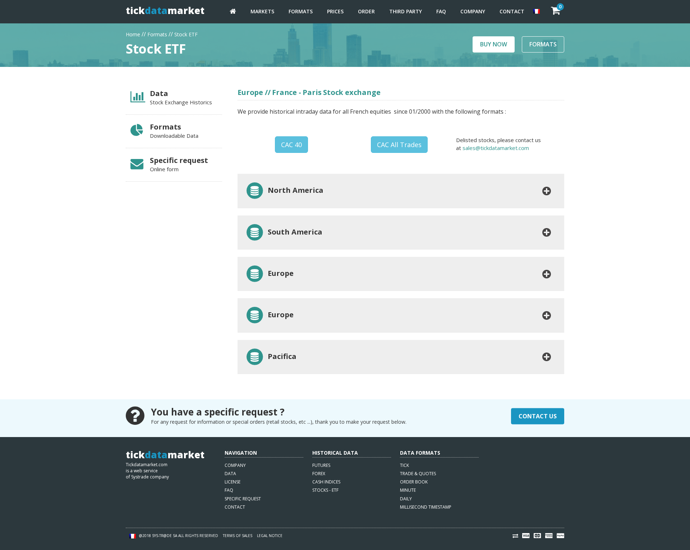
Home (133, 33)
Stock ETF (186, 33)
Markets (262, 11)
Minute (408, 490)
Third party (405, 11)
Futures (321, 465)
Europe (279, 273)
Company (472, 11)
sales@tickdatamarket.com (496, 147)
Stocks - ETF (325, 490)
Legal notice (269, 535)
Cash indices (326, 482)
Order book (414, 482)
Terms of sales (237, 535)
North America (293, 190)
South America (293, 232)
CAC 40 (291, 144)
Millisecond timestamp (425, 507)
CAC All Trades (399, 144)
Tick (404, 465)
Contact (512, 11)
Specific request (243, 499)
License (232, 482)
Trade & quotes (418, 474)
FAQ (441, 11)
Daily (406, 499)
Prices (335, 11)
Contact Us (538, 416)
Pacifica (280, 356)
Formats (301, 11)
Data (230, 474)
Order (366, 11)
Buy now (493, 44)
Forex (318, 474)
